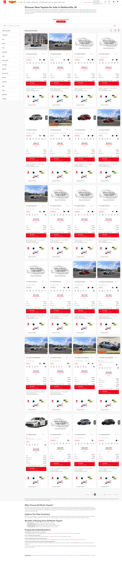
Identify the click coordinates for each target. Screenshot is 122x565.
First (87, 494)
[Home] (19, 2)
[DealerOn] (28, 555)
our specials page (67, 533)
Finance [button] (28, 2)
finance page (76, 539)
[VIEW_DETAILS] (84, 41)
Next (105, 494)
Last (110, 494)
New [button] (21, 2)
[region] (36, 76)
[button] (46, 42)
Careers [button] (55, 2)
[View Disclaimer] (45, 63)
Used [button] (24, 2)
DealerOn (41, 555)
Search (114, 25)
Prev (92, 494)
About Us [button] (51, 2)
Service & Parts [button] (34, 2)
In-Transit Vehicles (61, 21)
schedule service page (54, 536)
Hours (65, 555)
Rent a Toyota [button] (61, 2)
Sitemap (45, 555)
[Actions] (45, 54)
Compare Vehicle (32, 105)
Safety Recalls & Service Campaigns (56, 555)
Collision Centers (43, 2)
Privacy (48, 555)
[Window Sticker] (70, 63)
